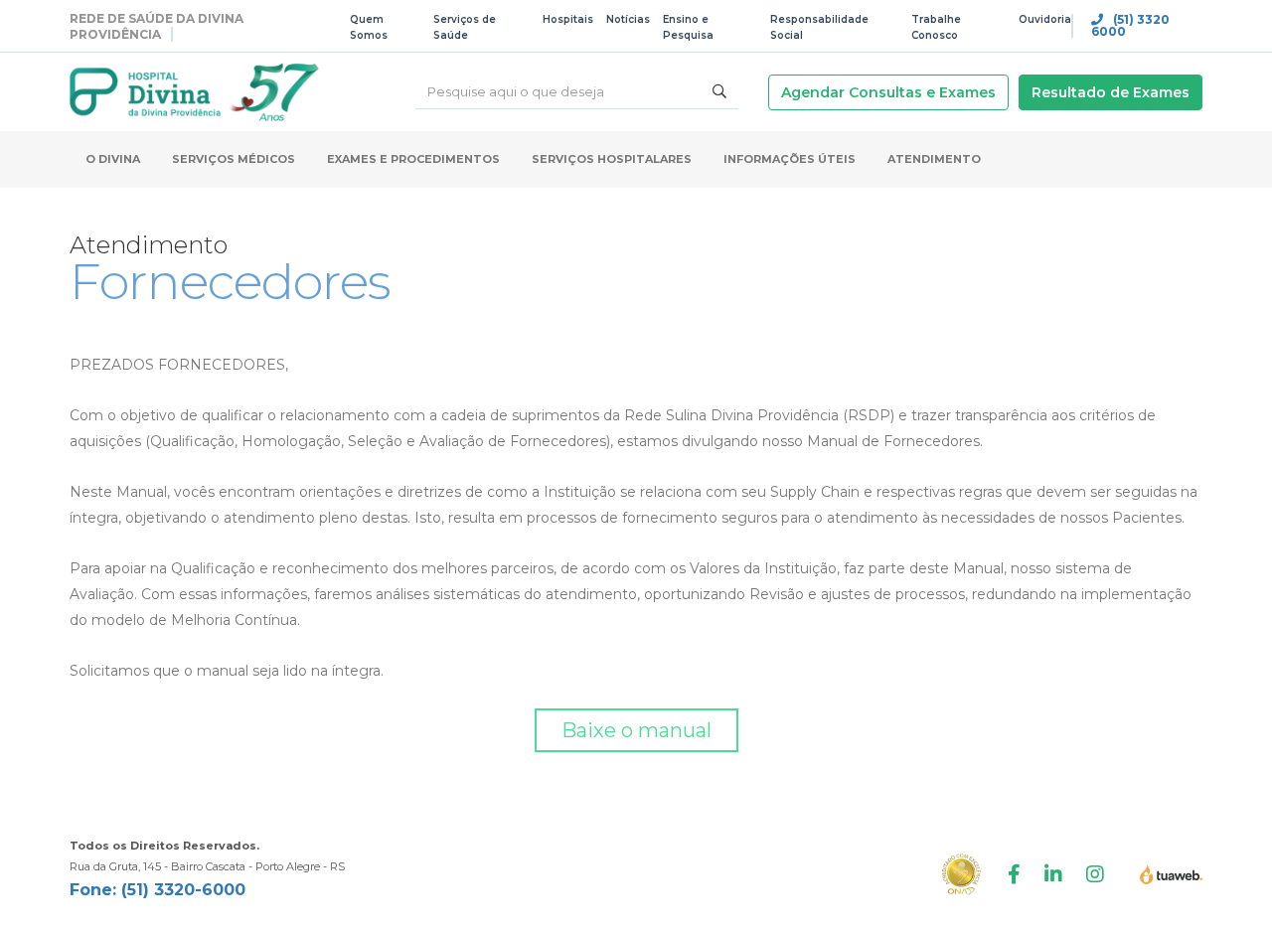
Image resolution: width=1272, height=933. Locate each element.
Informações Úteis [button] (789, 159)
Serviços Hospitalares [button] (612, 159)
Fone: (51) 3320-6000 (157, 889)
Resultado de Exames (1111, 92)
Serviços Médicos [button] (233, 159)
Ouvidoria (1045, 19)
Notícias (628, 19)
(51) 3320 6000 (1130, 26)
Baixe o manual (636, 730)
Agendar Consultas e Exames (888, 92)
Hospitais (568, 19)
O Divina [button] (112, 159)
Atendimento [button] (934, 159)
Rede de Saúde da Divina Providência (156, 26)
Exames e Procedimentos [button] (413, 159)
